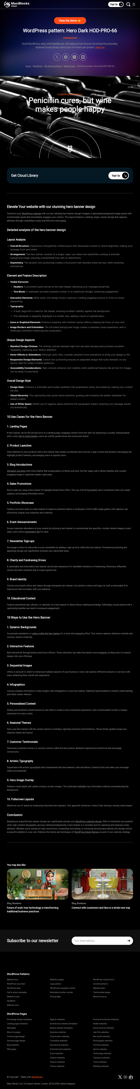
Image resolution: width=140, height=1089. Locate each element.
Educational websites (59, 1045)
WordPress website (31, 213)
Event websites (56, 1053)
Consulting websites (58, 1041)
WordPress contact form (103, 979)
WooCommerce (100, 997)
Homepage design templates (19, 1019)
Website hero (69, 66)
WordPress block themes (86, 832)
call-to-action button (27, 436)
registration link (32, 531)
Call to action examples (17, 992)
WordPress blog (14, 988)
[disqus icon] (65, 57)
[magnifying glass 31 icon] (74, 57)
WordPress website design (88, 821)
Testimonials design (101, 992)
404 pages (11, 1028)
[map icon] (131, 1077)
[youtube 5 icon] (83, 57)
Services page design (16, 1041)
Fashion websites (57, 1058)
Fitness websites (57, 1066)
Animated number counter (61, 992)
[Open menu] (134, 4)
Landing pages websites (17, 1024)
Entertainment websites (60, 1049)
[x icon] (57, 57)
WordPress (37, 66)
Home (28, 66)
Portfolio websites (101, 1045)
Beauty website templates (61, 1028)
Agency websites (57, 1019)
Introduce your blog (16, 471)
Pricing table (55, 997)
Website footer (13, 997)
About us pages (14, 1032)
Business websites (58, 1032)
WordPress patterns (53, 66)
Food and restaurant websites (106, 1019)
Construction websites (59, 1036)
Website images (57, 979)
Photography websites (103, 1041)
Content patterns (100, 984)
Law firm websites (101, 1032)
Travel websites (100, 1062)
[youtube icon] (125, 1077)
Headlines (11, 1001)
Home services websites (103, 1028)
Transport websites (101, 1058)
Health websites (100, 1024)
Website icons (13, 1005)
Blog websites (13, 1045)
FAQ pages (11, 1049)
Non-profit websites (101, 1036)
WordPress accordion (16, 984)
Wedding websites (101, 1066)
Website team (99, 988)
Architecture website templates (63, 1024)
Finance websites (57, 1062)
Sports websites (100, 1049)
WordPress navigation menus (62, 988)
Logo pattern (55, 984)
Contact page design (16, 1036)
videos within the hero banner (46, 633)
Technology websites (102, 1053)
